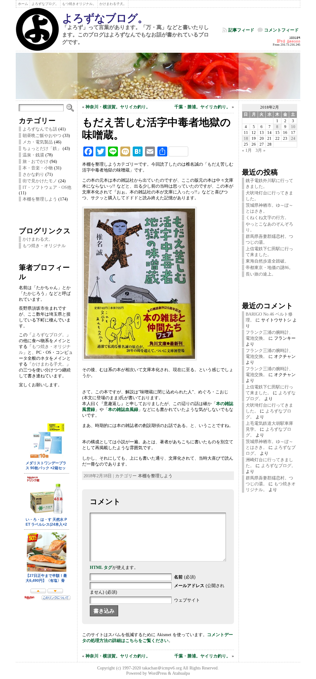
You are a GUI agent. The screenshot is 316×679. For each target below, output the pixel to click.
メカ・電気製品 (38, 141)
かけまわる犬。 (38, 239)
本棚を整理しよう (40, 199)
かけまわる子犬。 (49, 364)
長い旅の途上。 (261, 273)
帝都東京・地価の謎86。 (269, 267)
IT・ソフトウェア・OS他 (47, 187)
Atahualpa (181, 673)
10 (293, 126)
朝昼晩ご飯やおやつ (42, 135)
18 (246, 138)
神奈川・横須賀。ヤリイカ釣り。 (117, 106)
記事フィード (241, 29)
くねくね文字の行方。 (267, 217)
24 (293, 138)
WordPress (157, 673)
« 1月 (247, 150)
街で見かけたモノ (40, 180)
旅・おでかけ (35, 161)
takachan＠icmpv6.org (162, 668)
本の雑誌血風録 (123, 409)
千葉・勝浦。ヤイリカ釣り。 (202, 106)
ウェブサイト (187, 600)
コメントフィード (281, 29)
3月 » (260, 150)
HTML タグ (101, 567)
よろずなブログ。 (105, 18)
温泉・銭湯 (33, 154)
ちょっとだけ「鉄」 (42, 148)
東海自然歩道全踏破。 (267, 261)
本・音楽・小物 (38, 167)
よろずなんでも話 (40, 128)
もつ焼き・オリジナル (44, 245)
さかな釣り (33, 174)
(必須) (185, 576)
